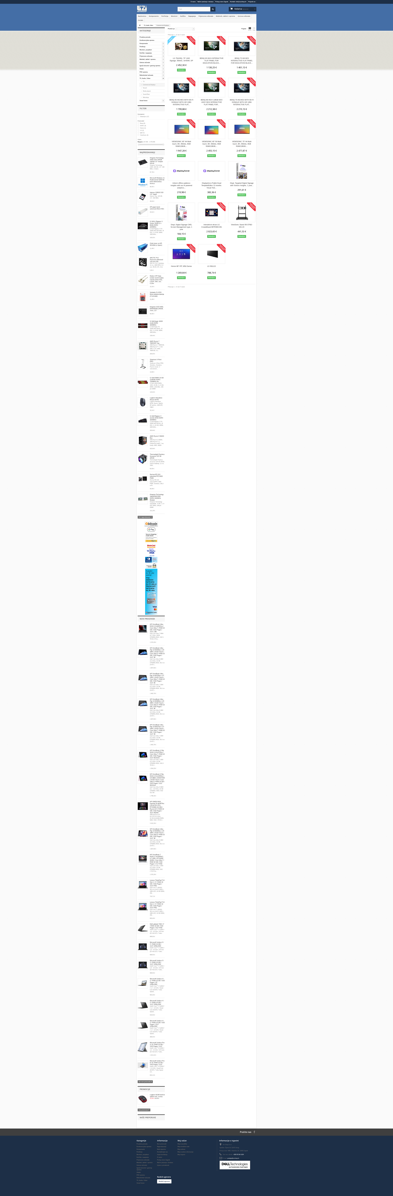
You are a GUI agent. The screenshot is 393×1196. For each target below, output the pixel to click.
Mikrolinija (145, 97)
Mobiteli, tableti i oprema (225, 16)
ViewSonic (144, 135)
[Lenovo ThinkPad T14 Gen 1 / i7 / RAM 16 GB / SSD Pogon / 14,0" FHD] (143, 885)
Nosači (144, 88)
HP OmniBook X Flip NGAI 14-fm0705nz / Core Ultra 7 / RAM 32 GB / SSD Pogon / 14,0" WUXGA (157, 754)
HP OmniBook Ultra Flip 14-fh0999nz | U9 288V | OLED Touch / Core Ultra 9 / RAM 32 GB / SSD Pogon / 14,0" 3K (157, 652)
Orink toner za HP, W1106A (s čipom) (156, 244)
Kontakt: (238, 1)
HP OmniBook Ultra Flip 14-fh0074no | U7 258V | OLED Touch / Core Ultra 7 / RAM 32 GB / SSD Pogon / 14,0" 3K (157, 729)
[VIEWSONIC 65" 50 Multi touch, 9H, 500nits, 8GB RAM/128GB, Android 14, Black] (211, 129)
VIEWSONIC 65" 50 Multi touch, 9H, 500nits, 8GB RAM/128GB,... (211, 144)
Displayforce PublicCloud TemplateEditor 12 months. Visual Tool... (211, 185)
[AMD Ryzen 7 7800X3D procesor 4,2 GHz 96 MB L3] (143, 346)
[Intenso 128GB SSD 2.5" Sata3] (143, 197)
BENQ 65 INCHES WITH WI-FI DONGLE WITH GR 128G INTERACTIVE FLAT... (181, 102)
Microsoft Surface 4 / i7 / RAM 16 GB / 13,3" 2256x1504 (157, 1002)
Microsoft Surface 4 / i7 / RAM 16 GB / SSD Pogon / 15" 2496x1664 (157, 981)
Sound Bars (146, 94)
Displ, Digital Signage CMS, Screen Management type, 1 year (181, 227)
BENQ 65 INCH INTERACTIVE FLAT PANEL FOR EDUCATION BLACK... (211, 60)
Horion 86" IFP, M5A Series (181, 266)
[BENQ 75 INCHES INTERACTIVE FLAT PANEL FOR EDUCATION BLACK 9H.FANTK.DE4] (241, 46)
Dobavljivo (144, 116)
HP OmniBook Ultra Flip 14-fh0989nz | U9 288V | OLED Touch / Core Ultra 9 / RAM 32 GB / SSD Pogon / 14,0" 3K (157, 703)
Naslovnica (142, 16)
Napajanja (192, 16)
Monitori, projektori (146, 50)
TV (143, 81)
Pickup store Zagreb (221, 1)
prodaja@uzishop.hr (233, 1158)
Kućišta (183, 16)
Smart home (143, 100)
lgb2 (142, 133)
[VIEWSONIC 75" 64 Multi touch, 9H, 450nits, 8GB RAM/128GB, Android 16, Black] (241, 129)
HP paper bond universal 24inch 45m (157, 208)
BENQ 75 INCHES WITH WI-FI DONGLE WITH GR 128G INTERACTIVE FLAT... (242, 102)
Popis (254, 30)
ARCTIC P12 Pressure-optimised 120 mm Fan (156, 259)
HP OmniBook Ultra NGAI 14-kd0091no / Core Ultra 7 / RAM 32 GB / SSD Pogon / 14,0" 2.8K (157, 628)
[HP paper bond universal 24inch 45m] (143, 211)
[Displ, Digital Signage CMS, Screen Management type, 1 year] (181, 212)
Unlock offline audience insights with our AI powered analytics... (181, 185)
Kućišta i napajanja (146, 53)
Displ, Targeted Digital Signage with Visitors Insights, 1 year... (242, 184)
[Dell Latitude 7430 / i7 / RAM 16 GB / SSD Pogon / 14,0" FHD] (143, 928)
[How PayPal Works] (151, 537)
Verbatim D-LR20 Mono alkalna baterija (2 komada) (157, 294)
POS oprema (144, 72)
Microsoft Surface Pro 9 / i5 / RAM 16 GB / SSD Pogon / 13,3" (157, 1044)
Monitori (174, 16)
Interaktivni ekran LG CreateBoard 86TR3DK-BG (211, 226)
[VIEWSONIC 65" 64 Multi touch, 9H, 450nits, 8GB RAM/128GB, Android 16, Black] (181, 129)
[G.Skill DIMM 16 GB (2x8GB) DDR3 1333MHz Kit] (143, 382)
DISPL (143, 125)
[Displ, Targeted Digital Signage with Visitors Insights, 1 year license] (241, 171)
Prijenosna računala (206, 16)
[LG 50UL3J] (211, 254)
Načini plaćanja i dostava (205, 1)
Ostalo (140, 20)
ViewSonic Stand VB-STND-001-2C (241, 226)
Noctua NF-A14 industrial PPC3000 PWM (156, 476)
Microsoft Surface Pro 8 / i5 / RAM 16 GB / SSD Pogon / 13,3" (157, 1062)
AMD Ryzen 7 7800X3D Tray (154, 342)
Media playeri (146, 91)
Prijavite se (251, 1)
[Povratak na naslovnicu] (140, 25)
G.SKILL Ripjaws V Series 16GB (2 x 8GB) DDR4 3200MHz (156, 224)
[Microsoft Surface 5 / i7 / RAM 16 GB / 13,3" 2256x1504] (143, 947)
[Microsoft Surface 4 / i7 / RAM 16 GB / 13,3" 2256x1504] (143, 1005)
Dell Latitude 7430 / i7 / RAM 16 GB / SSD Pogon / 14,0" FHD (157, 926)
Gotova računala (244, 16)
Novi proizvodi (147, 619)
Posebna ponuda (145, 37)
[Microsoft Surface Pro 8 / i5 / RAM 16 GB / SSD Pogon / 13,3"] (143, 1065)
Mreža (249, 30)
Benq (142, 123)
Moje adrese (181, 1149)
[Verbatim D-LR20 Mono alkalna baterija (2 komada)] (143, 297)
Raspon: (140, 142)
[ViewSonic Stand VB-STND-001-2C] (241, 212)
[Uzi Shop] (155, 8)
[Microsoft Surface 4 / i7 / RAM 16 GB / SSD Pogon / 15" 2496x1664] (143, 983)
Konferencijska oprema (147, 40)
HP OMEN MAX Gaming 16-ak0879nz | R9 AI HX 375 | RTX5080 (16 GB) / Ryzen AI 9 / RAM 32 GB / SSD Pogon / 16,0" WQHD (157, 807)
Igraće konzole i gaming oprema (150, 65)
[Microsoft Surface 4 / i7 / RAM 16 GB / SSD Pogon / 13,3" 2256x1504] (143, 1025)
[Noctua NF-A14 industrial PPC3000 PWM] (143, 479)
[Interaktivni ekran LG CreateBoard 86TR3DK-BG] (211, 212)
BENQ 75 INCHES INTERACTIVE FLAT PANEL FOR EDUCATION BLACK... (242, 60)
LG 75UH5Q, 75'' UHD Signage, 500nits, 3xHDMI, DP (181, 59)
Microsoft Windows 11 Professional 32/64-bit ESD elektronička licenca (157, 180)
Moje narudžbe (182, 1144)
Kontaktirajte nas (162, 1152)
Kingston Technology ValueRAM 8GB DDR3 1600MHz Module (157, 497)
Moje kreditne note (183, 1146)
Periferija (164, 16)
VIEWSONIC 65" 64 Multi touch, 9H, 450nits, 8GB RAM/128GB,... (181, 144)
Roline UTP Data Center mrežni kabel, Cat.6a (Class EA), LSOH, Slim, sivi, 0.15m (157, 279)
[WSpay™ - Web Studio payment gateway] (151, 565)
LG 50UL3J (211, 266)
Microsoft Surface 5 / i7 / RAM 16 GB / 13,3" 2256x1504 (157, 944)
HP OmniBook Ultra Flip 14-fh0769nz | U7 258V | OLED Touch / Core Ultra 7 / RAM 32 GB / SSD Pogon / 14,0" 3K (157, 678)
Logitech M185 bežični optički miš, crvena (157, 1095)
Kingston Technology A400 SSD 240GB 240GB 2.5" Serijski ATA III (157, 160)
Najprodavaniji (147, 152)
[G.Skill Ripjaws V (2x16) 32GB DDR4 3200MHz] (143, 420)
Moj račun (182, 1140)
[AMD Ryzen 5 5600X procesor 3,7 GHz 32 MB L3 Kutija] (143, 441)
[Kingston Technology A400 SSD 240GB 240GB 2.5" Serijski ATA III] (143, 162)
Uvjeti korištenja (162, 1154)
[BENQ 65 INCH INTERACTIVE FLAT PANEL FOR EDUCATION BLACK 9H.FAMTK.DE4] (211, 46)
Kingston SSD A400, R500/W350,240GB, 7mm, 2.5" (156, 308)
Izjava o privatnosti (163, 1165)
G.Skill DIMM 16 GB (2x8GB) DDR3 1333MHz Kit (157, 379)
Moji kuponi (181, 1154)
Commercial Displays (148, 84)
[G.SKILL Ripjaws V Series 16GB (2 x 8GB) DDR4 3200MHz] (143, 226)
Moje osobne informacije (185, 1152)
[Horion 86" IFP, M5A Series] (181, 254)
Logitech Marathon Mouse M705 (156, 399)
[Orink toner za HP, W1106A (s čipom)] (143, 248)
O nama (193, 1)
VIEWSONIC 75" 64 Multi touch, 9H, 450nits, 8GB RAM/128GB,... (241, 144)
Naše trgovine (161, 1149)
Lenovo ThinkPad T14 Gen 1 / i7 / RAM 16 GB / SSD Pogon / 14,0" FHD (157, 883)
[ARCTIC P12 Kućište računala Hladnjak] (143, 262)
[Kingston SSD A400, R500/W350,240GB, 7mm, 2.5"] (143, 311)
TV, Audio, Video (145, 78)
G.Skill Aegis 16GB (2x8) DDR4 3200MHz (156, 323)
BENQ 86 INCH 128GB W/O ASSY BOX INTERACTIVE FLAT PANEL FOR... (211, 102)
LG (142, 130)
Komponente (154, 16)
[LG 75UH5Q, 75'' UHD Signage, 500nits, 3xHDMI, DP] (181, 46)
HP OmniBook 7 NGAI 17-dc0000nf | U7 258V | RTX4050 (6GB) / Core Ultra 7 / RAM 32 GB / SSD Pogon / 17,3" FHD (157, 859)
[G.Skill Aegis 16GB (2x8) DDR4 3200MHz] (143, 326)
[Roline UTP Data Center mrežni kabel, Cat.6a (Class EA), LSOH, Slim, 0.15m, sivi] (143, 280)
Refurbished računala (146, 75)
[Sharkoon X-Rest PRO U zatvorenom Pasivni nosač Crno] (143, 364)
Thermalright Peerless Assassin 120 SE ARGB (157, 456)
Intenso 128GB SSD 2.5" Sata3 (156, 193)
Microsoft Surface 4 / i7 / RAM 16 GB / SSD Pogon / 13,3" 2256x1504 (157, 1023)
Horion (143, 128)
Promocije (145, 1089)
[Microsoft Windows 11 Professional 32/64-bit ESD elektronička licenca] (143, 182)
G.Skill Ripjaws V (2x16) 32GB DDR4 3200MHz (156, 418)
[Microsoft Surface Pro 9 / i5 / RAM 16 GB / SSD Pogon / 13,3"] (143, 1047)
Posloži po (171, 28)
